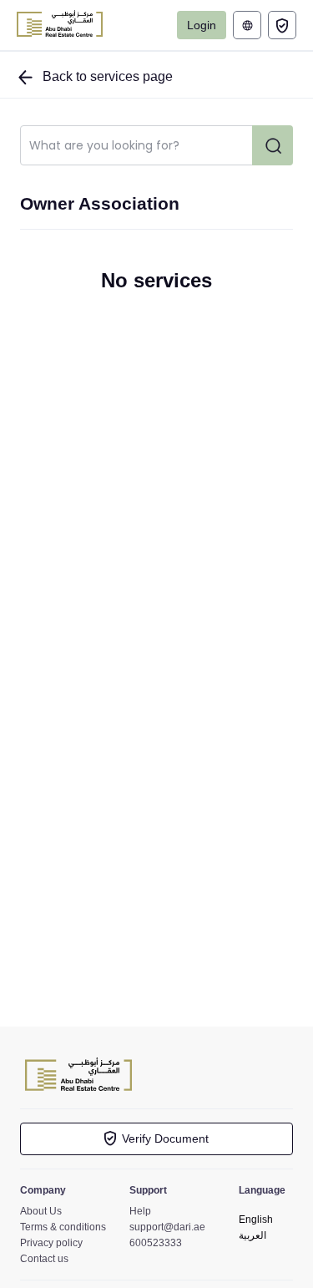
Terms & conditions (63, 1227)
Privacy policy (51, 1243)
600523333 (155, 1243)
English (256, 1219)
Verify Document (165, 1138)
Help (140, 1211)
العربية (248, 25)
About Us (41, 1211)
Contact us (44, 1259)
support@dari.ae (167, 1227)
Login (201, 25)
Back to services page (106, 76)
